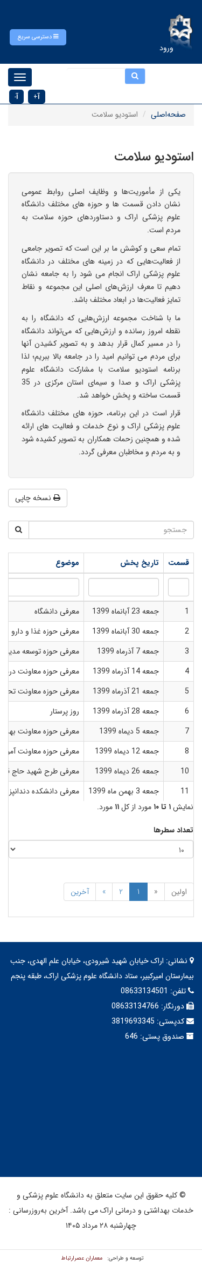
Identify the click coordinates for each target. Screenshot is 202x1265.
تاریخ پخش (139, 563)
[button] (38, 37)
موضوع (67, 563)
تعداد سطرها (173, 830)
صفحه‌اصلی (168, 114)
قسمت (178, 563)
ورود (166, 48)
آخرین (80, 892)
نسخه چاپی (34, 498)
